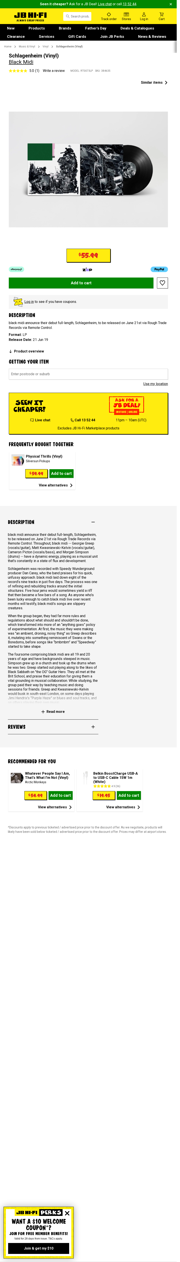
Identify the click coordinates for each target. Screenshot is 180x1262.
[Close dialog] (67, 1213)
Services (46, 36)
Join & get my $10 (38, 1248)
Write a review (54, 71)
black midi (21, 62)
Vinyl (46, 46)
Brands (65, 28)
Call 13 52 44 (85, 420)
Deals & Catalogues (137, 28)
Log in (29, 302)
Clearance (16, 36)
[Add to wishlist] (162, 283)
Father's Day (95, 28)
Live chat (105, 4)
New (10, 28)
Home (7, 46)
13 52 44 (129, 4)
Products (37, 28)
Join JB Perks (112, 36)
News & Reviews (152, 36)
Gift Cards (77, 36)
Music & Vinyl (27, 46)
